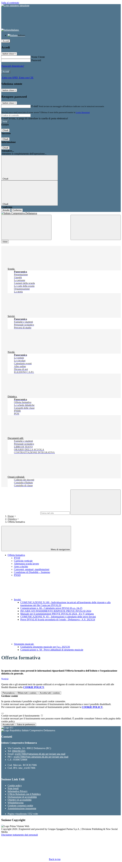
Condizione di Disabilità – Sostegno (32, 572)
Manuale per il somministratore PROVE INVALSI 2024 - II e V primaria (57, 613)
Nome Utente (38, 57)
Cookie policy (15, 785)
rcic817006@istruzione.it (40, 754)
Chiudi (5, 130)
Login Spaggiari (83, 112)
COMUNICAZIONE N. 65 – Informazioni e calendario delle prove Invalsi (58, 616)
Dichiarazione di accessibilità (22, 797)
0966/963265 (18, 751)
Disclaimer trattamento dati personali (19, 834)
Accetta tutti (50, 693)
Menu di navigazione (60, 549)
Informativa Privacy (17, 791)
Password (36, 60)
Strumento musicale (24, 644)
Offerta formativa (16, 555)
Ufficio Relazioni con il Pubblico (24, 794)
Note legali (13, 788)
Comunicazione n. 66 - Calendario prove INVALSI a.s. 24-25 (51, 608)
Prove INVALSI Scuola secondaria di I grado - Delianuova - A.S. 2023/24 (57, 619)
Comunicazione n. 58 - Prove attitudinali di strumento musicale (51, 649)
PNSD (17, 575)
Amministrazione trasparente (22, 808)
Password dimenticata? (12, 66)
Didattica (12, 519)
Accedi (6, 41)
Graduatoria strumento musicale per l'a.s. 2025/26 (45, 647)
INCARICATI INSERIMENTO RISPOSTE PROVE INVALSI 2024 (55, 611)
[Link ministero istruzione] (15, 5)
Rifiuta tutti (27, 693)
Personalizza (8, 693)
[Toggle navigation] (26, 227)
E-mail (34, 106)
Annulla (6, 210)
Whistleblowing (16, 802)
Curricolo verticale (23, 560)
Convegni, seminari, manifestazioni (31, 569)
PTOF (17, 558)
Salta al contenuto (10, 2)
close (5, 241)
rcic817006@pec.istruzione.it (41, 756)
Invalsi (17, 599)
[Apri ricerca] (96, 227)
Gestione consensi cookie (20, 805)
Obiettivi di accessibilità (19, 799)
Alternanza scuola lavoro (26, 563)
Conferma (17, 210)
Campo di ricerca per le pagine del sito (20, 513)
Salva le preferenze (26, 724)
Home (11, 516)
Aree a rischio (21, 566)
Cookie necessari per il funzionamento (20, 715)
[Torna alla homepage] (61, 213)
